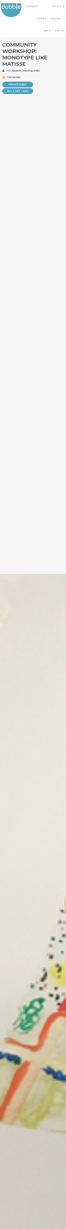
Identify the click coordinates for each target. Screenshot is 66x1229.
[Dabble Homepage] (12, 10)
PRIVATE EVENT (17, 84)
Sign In (47, 30)
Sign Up (60, 30)
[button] (32, 6)
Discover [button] (57, 6)
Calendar (55, 18)
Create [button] (40, 18)
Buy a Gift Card (17, 91)
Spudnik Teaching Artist (26, 70)
